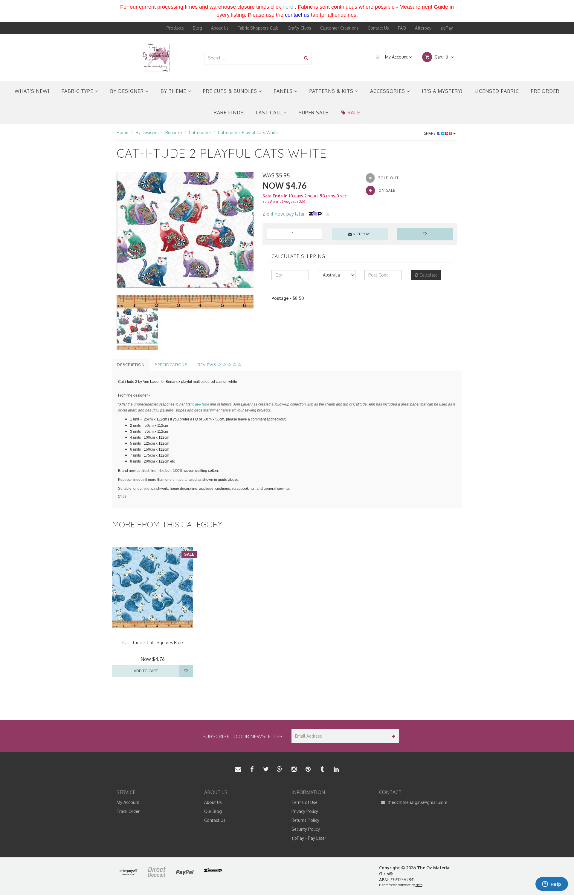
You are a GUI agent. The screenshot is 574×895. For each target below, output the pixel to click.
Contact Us (378, 27)
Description (131, 364)
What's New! (32, 91)
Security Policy (305, 829)
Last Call (269, 113)
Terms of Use (304, 802)
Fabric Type (78, 91)
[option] (185, 240)
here (288, 7)
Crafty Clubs (299, 27)
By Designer (127, 91)
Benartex (174, 132)
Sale (353, 113)
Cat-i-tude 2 (200, 132)
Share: (430, 133)
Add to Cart (146, 671)
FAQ (402, 27)
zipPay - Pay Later (308, 838)
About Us (220, 27)
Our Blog (213, 811)
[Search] (306, 58)
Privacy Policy (304, 811)
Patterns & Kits (332, 91)
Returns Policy (305, 820)
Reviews (207, 364)
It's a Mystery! (442, 91)
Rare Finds (229, 113)
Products (175, 27)
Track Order (128, 811)
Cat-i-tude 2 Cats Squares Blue (152, 642)
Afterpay (423, 27)
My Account (396, 56)
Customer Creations (339, 27)
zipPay (446, 27)
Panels (284, 91)
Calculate (428, 274)
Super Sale (313, 113)
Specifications (171, 364)
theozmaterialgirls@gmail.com (417, 802)
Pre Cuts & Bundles (231, 91)
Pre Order (545, 91)
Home (122, 132)
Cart (440, 56)
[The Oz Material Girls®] (156, 57)
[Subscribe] (392, 736)
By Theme (174, 91)
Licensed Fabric (496, 91)
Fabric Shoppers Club (258, 27)
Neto (419, 885)
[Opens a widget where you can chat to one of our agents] (551, 884)
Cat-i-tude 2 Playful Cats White (248, 132)
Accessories (388, 91)
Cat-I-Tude (200, 404)
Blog (197, 27)
